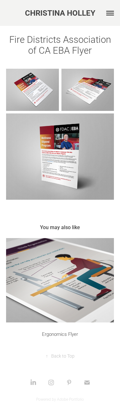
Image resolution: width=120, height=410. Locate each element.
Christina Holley (60, 13)
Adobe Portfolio (70, 399)
